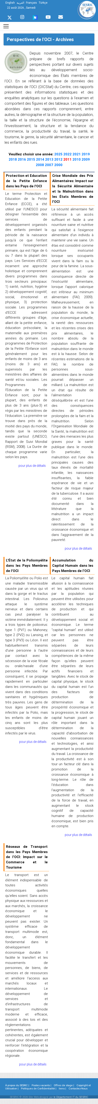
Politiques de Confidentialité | (38, 1088)
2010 (77, 159)
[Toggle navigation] (6, 26)
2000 (58, 165)
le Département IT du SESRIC (71, 1097)
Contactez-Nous (78, 1088)
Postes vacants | (41, 1085)
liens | (62, 1088)
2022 (67, 154)
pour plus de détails (32, 466)
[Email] (60, 16)
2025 (58, 154)
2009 (86, 159)
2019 (86, 154)
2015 (31, 159)
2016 (22, 159)
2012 (58, 159)
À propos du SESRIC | (17, 1085)
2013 (49, 159)
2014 (40, 159)
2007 (49, 165)
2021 (77, 154)
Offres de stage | (64, 1085)
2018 (13, 159)
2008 (40, 165)
